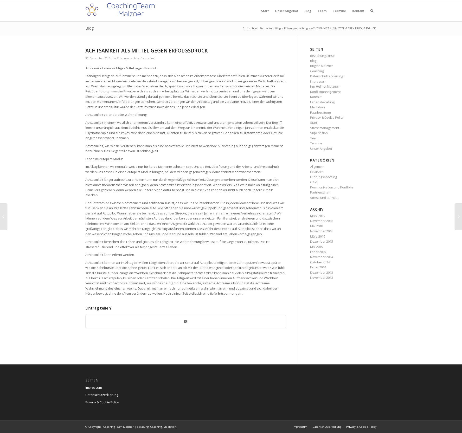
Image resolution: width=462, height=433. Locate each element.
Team (314, 138)
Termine (316, 143)
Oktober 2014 (320, 262)
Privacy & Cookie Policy (327, 117)
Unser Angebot (321, 148)
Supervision (319, 133)
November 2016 (321, 231)
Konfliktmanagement (325, 92)
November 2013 (321, 277)
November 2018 (321, 221)
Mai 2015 (316, 247)
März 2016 (317, 236)
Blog (89, 28)
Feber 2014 (318, 267)
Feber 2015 (318, 252)
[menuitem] (265, 10)
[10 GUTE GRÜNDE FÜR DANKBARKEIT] (3, 216)
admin (152, 58)
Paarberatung (320, 112)
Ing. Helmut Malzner (324, 86)
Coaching (317, 71)
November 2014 (321, 257)
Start (313, 122)
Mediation (317, 107)
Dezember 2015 (321, 241)
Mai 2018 (316, 226)
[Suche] (372, 10)
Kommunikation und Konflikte (331, 187)
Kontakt (315, 97)
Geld (313, 182)
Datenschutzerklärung (326, 76)
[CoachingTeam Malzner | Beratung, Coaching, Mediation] (121, 10)
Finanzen (317, 171)
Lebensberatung (322, 102)
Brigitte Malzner (321, 66)
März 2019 (317, 215)
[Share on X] (186, 321)
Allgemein (317, 166)
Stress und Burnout (324, 197)
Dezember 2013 (321, 272)
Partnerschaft (320, 192)
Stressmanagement (324, 128)
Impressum (318, 81)
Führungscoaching (128, 58)
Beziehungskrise (322, 55)
